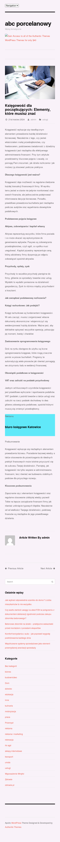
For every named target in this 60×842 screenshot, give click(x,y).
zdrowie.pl (9, 785)
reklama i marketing (14, 734)
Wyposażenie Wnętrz (14, 773)
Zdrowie (8, 779)
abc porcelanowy (28, 23)
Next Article (46, 568)
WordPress (16, 822)
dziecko (8, 688)
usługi (45, 119)
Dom (7, 683)
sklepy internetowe (13, 751)
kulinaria (9, 705)
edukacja (9, 694)
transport (9, 756)
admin (33, 119)
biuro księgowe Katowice (23, 427)
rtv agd (8, 745)
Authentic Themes (13, 827)
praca (7, 717)
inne (7, 700)
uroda (7, 762)
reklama (8, 728)
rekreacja (9, 739)
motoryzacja (10, 711)
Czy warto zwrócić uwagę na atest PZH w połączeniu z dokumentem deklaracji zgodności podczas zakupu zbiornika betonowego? (29, 614)
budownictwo (11, 677)
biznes (8, 671)
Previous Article (15, 568)
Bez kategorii (11, 666)
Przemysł (9, 722)
